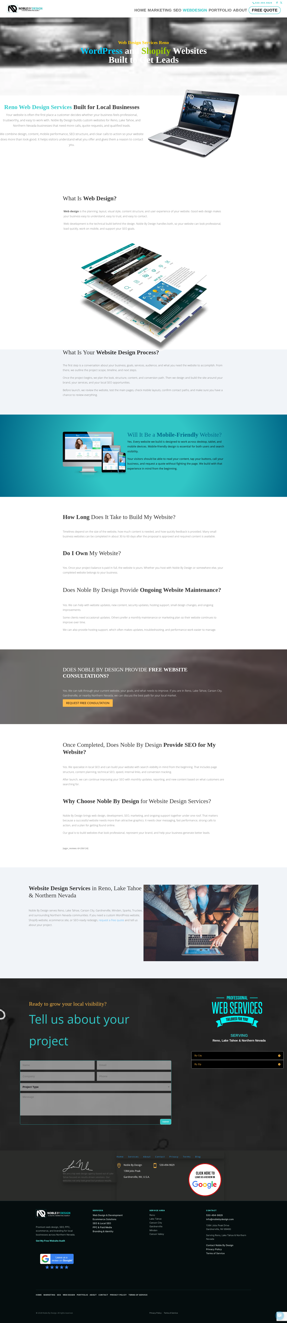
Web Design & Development (108, 1215)
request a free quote (111, 920)
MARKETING (160, 10)
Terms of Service (215, 1253)
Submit (165, 1122)
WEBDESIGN (195, 10)
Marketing (49, 1295)
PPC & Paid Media (102, 1227)
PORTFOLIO (220, 10)
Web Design (69, 1295)
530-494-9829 (263, 3)
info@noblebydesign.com (220, 1219)
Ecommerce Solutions (104, 1219)
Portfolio (82, 1295)
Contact (160, 1156)
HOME (140, 10)
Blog (198, 1156)
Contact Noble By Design (219, 1245)
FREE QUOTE (264, 10)
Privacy (173, 1156)
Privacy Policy (214, 1249)
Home (120, 1156)
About (147, 1156)
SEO (177, 10)
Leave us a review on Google (57, 1261)
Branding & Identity (103, 1231)
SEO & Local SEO (102, 1223)
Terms (187, 1156)
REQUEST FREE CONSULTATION (87, 703)
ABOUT (240, 10)
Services (133, 1156)
